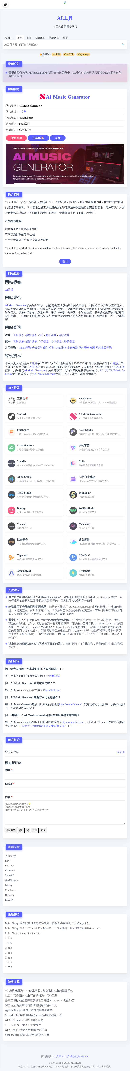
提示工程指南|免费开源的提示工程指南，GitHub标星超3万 (40, 1000)
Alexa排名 (61, 347)
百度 (29, 38)
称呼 (7, 770)
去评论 (121, 752)
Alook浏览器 (21, 613)
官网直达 (16, 138)
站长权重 (37, 347)
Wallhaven (54, 38)
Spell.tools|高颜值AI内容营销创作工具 (27, 1034)
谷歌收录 (64, 335)
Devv (8, 860)
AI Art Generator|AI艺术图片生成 (24, 1020)
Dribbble (40, 38)
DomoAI (10, 870)
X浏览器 (36, 613)
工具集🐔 (38, 138)
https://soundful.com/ (70, 704)
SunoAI (9, 875)
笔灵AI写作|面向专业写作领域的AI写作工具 (31, 995)
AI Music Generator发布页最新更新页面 (41, 725)
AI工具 (65, 18)
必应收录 (51, 335)
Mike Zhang (11, 923)
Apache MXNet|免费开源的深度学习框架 (29, 1010)
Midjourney (83, 54)
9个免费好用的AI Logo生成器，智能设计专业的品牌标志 (39, 990)
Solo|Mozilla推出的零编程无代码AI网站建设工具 (33, 1015)
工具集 (57, 1056)
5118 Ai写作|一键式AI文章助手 (23, 1025)
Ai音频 (22, 111)
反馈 (57, 138)
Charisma (10, 890)
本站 (19, 38)
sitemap (85, 1056)
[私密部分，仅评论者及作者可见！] (21, 830)
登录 (43, 830)
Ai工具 (56, 54)
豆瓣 (65, 38)
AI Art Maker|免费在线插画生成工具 (26, 1030)
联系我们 (16, 76)
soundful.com (53, 690)
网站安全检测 (87, 347)
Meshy (8, 885)
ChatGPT (68, 54)
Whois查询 (25, 347)
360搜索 (44, 341)
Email (8, 783)
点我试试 (54, 675)
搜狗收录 (31, 335)
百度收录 (18, 335)
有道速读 (10, 855)
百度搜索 (18, 341)
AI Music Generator (68, 97)
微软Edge (65, 613)
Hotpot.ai (10, 895)
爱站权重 (48, 347)
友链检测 (72, 347)
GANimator (11, 880)
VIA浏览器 (50, 613)
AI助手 (33, 363)
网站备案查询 (104, 347)
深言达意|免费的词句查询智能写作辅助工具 (31, 1005)
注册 (35, 830)
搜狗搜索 (31, 341)
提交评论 (11, 830)
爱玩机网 (75, 1056)
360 (41, 335)
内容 (7, 797)
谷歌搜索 (69, 341)
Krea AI (9, 865)
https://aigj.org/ (39, 72)
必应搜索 (56, 341)
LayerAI (9, 900)
